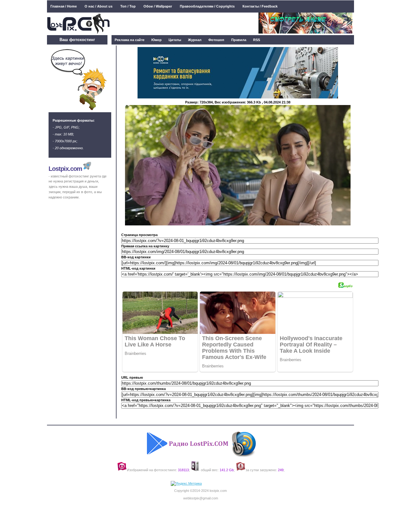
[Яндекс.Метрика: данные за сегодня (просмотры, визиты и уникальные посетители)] (186, 483)
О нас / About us (98, 6)
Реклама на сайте (129, 40)
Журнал (194, 40)
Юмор (156, 40)
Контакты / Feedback (260, 6)
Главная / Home (63, 6)
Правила (238, 40)
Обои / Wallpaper (157, 6)
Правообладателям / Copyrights (207, 6)
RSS (256, 40)
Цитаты (175, 40)
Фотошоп (216, 40)
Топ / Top (128, 6)
